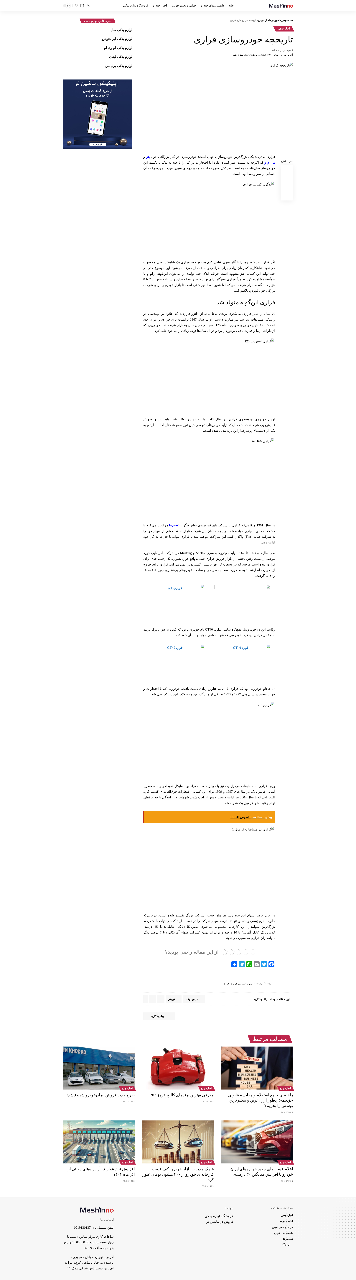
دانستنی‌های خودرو (283, 1233)
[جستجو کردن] (76, 5)
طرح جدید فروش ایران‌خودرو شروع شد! (101, 1095)
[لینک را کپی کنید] (286, 196)
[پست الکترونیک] (286, 187)
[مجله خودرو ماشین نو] (281, 6)
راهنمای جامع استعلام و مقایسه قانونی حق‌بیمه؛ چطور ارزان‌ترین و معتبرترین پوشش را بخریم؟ (260, 1100)
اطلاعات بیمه (286, 1221)
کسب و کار (287, 1239)
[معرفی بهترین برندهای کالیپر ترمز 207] (178, 1068)
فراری (233, 983)
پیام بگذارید (157, 1016)
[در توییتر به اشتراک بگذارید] (286, 178)
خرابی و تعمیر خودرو (282, 1227)
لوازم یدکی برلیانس (118, 66)
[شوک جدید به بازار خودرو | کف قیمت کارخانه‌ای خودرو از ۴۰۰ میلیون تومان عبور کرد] (178, 1141)
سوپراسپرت (245, 983)
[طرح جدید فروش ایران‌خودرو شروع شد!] (99, 1068)
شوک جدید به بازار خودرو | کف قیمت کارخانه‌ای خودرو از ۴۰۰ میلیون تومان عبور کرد (178, 1174)
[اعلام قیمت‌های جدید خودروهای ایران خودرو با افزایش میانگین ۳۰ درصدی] (257, 1141)
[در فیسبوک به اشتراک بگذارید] (286, 169)
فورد (226, 983)
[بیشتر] (145, 999)
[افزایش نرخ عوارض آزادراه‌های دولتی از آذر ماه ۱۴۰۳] (99, 1141)
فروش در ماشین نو (219, 1221)
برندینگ (286, 1244)
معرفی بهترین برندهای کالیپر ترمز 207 (182, 1095)
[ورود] (88, 5)
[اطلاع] (82, 5)
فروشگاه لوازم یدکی (219, 1216)
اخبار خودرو (283, 28)
